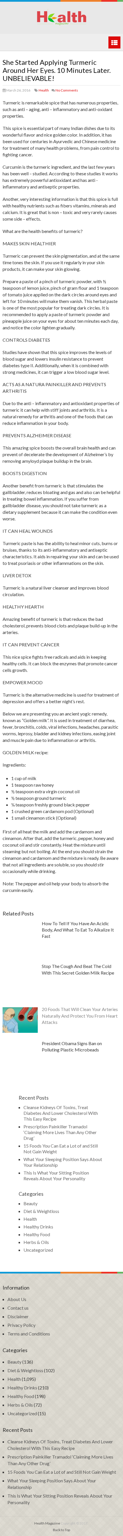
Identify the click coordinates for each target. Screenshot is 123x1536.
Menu (114, 42)
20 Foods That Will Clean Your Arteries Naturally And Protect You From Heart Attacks (80, 1015)
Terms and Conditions (28, 1333)
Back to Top (61, 1530)
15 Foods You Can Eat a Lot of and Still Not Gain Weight (61, 1472)
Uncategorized (38, 1250)
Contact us (18, 1308)
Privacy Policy (21, 1325)
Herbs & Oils (36, 1242)
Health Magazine (47, 1523)
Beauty (30, 1203)
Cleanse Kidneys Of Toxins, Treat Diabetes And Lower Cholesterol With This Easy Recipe (60, 1113)
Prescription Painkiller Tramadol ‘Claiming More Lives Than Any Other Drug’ (60, 1132)
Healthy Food (36, 1234)
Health (44, 90)
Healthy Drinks (38, 1226)
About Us (16, 1299)
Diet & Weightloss (41, 1211)
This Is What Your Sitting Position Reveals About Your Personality (56, 1175)
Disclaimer (18, 1316)
